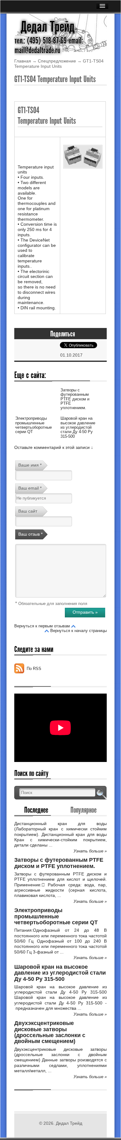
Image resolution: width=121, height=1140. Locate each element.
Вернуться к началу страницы (78, 630)
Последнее (36, 810)
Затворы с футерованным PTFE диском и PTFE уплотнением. (74, 399)
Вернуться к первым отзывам (42, 626)
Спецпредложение (57, 60)
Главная (22, 60)
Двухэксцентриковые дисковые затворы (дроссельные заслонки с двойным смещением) (49, 1032)
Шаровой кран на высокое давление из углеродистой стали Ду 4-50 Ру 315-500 (77, 427)
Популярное (83, 810)
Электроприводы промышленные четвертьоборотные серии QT (33, 425)
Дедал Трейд (48, 27)
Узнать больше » (90, 851)
